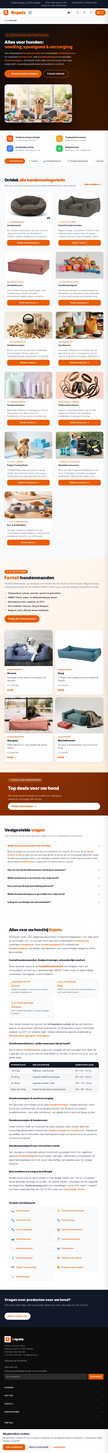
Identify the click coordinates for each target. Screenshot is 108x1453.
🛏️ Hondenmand (15, 161)
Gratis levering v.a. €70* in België (25, 3)
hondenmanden (32, 53)
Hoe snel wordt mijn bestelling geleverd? (30, 886)
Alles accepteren (14, 1447)
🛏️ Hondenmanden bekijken (23, 73)
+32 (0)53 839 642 (13, 1355)
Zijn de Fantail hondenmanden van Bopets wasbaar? (36, 870)
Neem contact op (17, 1316)
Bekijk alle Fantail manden (22, 618)
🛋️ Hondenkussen (52, 161)
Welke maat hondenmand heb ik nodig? (29, 845)
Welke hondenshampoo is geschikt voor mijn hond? (36, 894)
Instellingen (59, 1447)
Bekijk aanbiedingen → (24, 806)
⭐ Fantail (33, 161)
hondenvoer (25, 57)
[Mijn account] (84, 12)
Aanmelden (96, 1376)
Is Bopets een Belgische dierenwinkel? (29, 902)
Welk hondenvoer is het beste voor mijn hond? (33, 878)
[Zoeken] (77, 12)
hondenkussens (67, 53)
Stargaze (16, 1007)
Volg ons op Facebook (15, 1360)
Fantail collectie (55, 73)
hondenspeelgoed (48, 57)
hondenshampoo (13, 60)
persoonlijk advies (74, 1189)
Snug (21, 855)
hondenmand (27, 861)
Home (7, 20)
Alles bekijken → (92, 184)
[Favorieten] (91, 12)
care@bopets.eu (30, 1355)
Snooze (15, 985)
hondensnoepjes (57, 1130)
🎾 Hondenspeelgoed (77, 161)
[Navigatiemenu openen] (30, 12)
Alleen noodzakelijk (38, 1447)
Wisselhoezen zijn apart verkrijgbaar (29, 1035)
